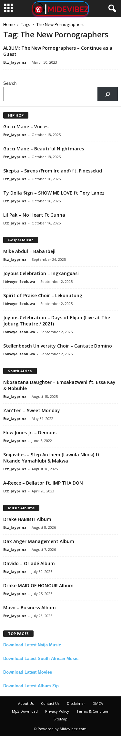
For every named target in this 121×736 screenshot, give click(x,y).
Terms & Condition (92, 711)
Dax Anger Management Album (38, 541)
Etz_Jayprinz (14, 62)
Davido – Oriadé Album (29, 563)
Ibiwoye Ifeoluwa (19, 281)
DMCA (98, 703)
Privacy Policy (57, 711)
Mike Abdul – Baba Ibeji (29, 251)
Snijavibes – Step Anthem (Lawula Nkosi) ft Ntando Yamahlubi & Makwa (51, 457)
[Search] (107, 94)
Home (9, 24)
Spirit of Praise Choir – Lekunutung (42, 295)
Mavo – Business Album (29, 607)
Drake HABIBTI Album (27, 519)
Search (9, 83)
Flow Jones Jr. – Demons (29, 432)
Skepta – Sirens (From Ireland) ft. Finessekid (52, 171)
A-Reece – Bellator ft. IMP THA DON (43, 483)
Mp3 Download (25, 711)
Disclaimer (76, 703)
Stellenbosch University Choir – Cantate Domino (57, 346)
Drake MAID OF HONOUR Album (38, 585)
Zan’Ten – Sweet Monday (31, 410)
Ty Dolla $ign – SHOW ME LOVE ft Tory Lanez (54, 193)
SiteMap (60, 719)
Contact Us (50, 703)
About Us (26, 703)
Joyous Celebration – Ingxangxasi (41, 273)
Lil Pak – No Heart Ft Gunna (34, 215)
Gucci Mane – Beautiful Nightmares (43, 149)
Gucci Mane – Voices (25, 126)
